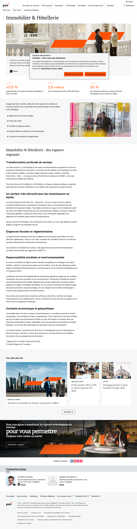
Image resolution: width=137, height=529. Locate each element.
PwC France (6, 10)
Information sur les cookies (52, 68)
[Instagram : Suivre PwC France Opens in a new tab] (78, 461)
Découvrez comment (16, 444)
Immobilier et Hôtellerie (31, 10)
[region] (69, 66)
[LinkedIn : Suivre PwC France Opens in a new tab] (71, 461)
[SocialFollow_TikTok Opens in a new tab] (81, 461)
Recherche (130, 5)
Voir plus (67, 412)
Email (23, 485)
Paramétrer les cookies (24, 523)
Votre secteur (17, 10)
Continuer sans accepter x (41, 55)
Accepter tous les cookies (95, 74)
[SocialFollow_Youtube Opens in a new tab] (75, 461)
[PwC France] (6, 4)
